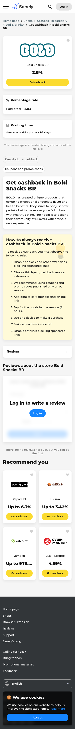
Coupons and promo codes (24, 169)
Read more (57, 708)
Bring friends (12, 658)
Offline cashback (14, 651)
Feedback (10, 671)
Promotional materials (18, 664)
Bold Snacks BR (37, 65)
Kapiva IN (19, 499)
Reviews (8, 628)
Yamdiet (19, 556)
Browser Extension (16, 622)
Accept (37, 717)
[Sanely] (22, 6)
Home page (11, 609)
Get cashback (38, 82)
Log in (37, 413)
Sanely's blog (12, 641)
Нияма (55, 499)
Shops (7, 615)
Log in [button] (64, 6)
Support (8, 635)
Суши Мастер (55, 556)
